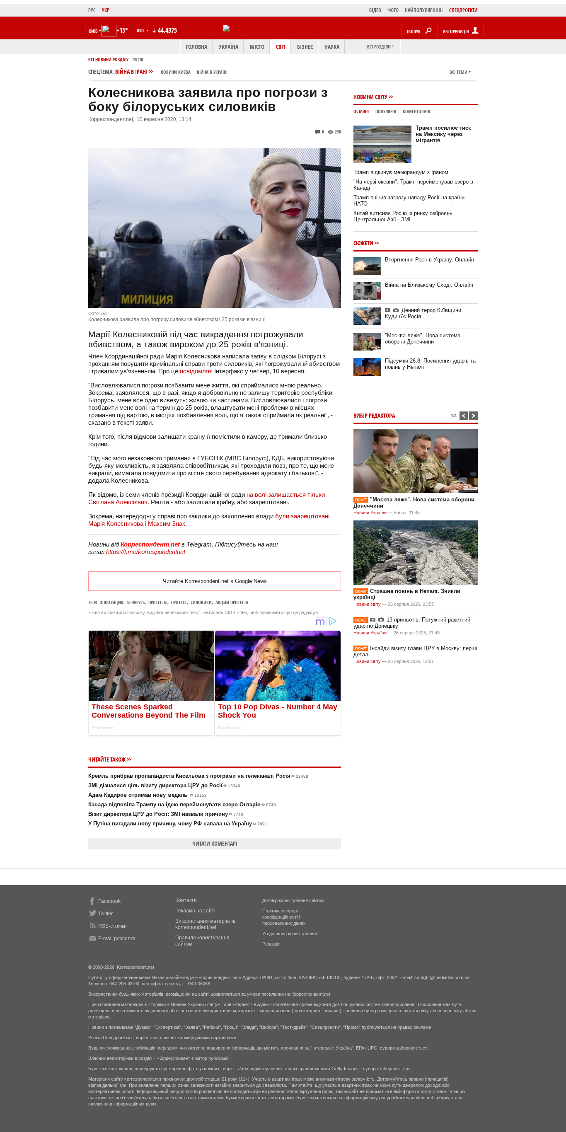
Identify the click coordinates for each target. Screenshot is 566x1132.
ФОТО (393, 10)
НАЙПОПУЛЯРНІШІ (424, 10)
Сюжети (363, 243)
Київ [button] (93, 31)
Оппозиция (111, 602)
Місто (257, 47)
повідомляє (196, 371)
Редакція (271, 943)
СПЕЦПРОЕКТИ (463, 10)
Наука (331, 47)
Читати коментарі (214, 843)
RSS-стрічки (112, 926)
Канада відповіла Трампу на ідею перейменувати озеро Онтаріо (182, 804)
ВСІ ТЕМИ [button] (458, 72)
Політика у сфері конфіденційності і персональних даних (284, 917)
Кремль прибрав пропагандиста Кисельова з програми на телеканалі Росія (198, 776)
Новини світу (370, 97)
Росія (138, 59)
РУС (92, 10)
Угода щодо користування (289, 933)
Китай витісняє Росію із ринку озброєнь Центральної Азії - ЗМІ (402, 216)
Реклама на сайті (195, 911)
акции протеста (231, 602)
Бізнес (305, 47)
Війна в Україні (212, 72)
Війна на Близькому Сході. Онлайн (429, 285)
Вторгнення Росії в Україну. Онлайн (429, 259)
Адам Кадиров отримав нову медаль (147, 795)
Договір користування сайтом (293, 900)
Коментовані (416, 111)
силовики (201, 602)
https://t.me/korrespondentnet (145, 551)
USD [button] (141, 30)
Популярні (385, 111)
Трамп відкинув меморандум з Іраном (400, 172)
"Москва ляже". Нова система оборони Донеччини (422, 338)
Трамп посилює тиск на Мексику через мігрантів (443, 134)
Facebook (109, 901)
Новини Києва (176, 72)
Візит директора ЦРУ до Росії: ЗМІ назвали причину (165, 814)
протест (179, 602)
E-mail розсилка (116, 938)
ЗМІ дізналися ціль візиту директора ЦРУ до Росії (164, 785)
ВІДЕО (375, 10)
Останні (361, 111)
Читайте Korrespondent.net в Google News (215, 581)
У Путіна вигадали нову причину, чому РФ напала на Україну (177, 823)
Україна (228, 47)
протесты (157, 602)
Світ (280, 47)
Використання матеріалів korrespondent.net (205, 924)
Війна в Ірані (171, 71)
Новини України (370, 512)
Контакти (186, 900)
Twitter (105, 914)
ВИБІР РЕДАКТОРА (374, 415)
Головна (196, 47)
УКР (105, 10)
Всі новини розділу (108, 59)
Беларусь (136, 602)
